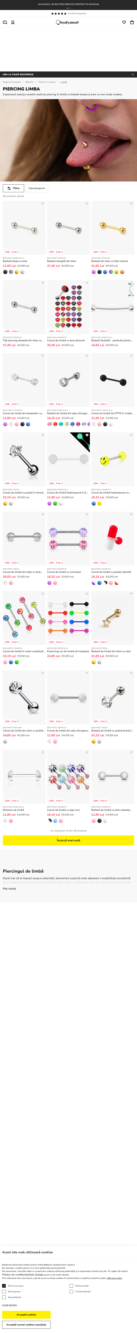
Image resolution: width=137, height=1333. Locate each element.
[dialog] (68, 1289)
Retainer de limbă (13, 810)
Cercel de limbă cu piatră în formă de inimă (23, 493)
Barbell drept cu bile (15, 261)
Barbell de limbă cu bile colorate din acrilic (110, 810)
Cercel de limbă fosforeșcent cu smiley (110, 493)
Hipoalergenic (37, 188)
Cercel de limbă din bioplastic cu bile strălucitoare (22, 413)
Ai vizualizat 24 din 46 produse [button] (68, 830)
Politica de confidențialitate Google (23, 1274)
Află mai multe (114, 1278)
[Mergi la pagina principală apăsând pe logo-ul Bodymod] (68, 22)
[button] (68, 8)
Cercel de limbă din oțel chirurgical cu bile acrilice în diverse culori (67, 731)
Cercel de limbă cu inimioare (64, 572)
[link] (5, 271)
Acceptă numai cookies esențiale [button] (26, 1324)
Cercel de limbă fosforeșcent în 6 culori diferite (66, 493)
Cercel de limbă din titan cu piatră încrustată (23, 731)
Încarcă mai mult (68, 840)
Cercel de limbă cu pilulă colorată (111, 572)
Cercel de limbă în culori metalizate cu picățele (24, 651)
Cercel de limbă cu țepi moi (63, 810)
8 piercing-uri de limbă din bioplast (68, 651)
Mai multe (9, 889)
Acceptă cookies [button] (26, 1314)
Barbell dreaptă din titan (61, 261)
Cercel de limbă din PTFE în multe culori (111, 413)
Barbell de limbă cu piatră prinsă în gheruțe (112, 731)
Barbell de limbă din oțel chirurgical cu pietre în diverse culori (68, 413)
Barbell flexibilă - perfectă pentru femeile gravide (111, 340)
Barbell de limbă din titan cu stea (111, 651)
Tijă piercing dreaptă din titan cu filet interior (22, 340)
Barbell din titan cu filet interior (109, 261)
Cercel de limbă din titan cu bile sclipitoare (22, 572)
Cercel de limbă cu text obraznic (66, 340)
